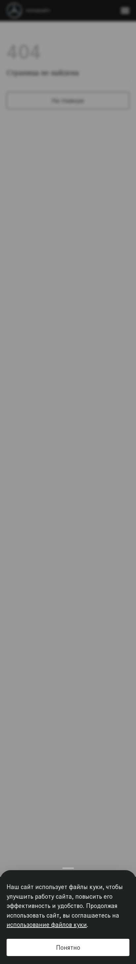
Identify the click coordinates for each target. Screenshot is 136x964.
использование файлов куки (47, 926)
